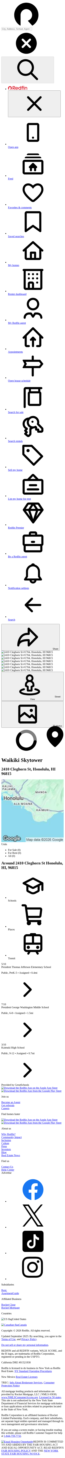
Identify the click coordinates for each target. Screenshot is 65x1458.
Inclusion (6, 1140)
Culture (5, 1143)
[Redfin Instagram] (33, 1278)
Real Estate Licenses (27, 1376)
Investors (6, 1149)
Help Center (7, 1169)
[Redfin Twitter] (33, 1227)
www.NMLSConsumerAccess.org (19, 1397)
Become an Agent (10, 1102)
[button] (32, 44)
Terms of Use (8, 1339)
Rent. (4, 1290)
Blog (3, 1152)
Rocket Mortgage (10, 1307)
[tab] (36, 606)
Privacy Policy (28, 1339)
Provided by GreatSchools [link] (15, 1084)
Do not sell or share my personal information (24, 1345)
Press (4, 1146)
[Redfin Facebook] (33, 1201)
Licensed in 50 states (50, 1397)
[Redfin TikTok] (33, 1253)
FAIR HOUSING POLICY (16, 1450)
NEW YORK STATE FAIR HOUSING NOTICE (29, 1452)
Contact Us (7, 1166)
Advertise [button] (6, 1172)
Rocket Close (8, 1304)
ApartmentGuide (10, 1293)
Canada (23, 1324)
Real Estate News (10, 1155)
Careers (5, 1108)
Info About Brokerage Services (26, 1382)
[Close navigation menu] (34, 103)
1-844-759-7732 (12, 1436)
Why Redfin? (8, 1134)
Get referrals (7, 1105)
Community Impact (11, 1137)
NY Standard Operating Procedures (33, 1371)
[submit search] (27, 70)
